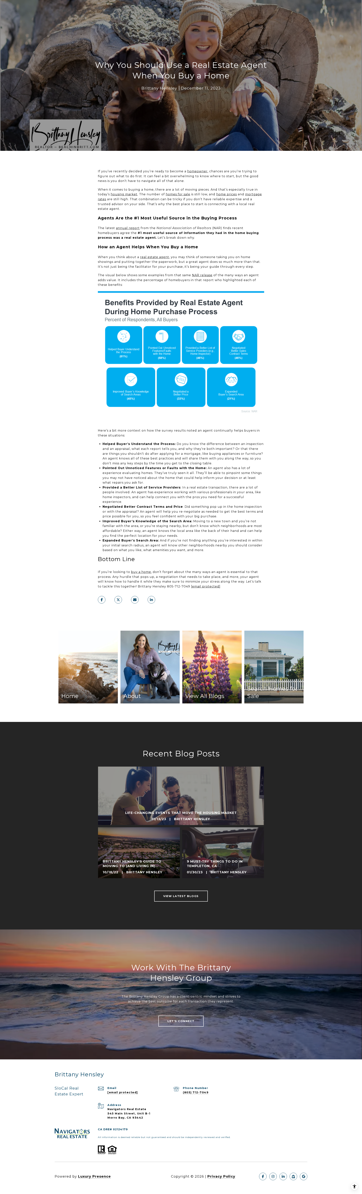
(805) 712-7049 (196, 1092)
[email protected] (205, 586)
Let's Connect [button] (181, 1021)
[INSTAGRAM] (273, 1176)
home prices (226, 194)
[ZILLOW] (293, 1176)
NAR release (202, 275)
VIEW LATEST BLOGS (181, 896)
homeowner (197, 171)
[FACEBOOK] (263, 1176)
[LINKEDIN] (283, 1176)
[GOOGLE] (303, 1176)
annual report (128, 228)
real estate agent (154, 257)
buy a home (141, 572)
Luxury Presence (94, 1176)
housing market (124, 194)
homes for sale (178, 194)
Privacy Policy (221, 1176)
